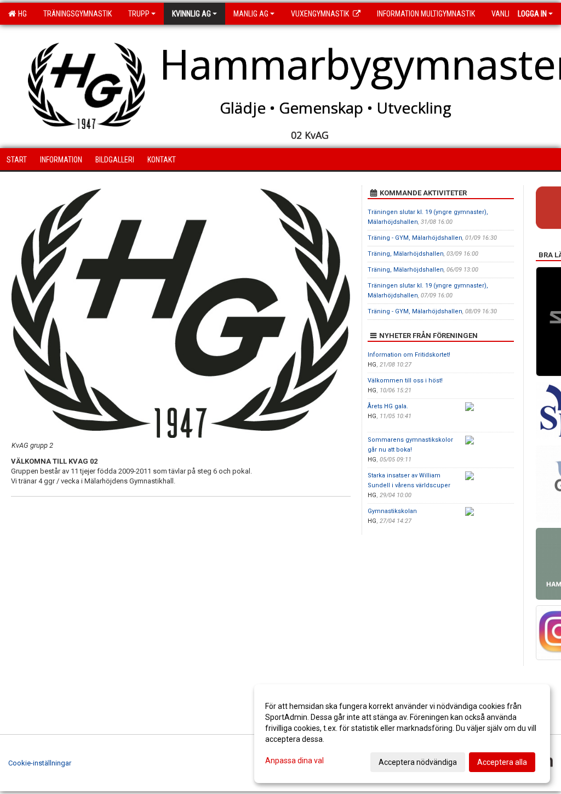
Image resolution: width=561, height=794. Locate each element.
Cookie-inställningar (39, 763)
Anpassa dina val (294, 760)
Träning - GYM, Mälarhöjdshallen (415, 237)
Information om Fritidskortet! (409, 354)
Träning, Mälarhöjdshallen (406, 253)
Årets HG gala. (388, 406)
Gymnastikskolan (392, 511)
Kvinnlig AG (191, 13)
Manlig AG (250, 13)
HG (21, 13)
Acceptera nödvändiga (418, 762)
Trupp (139, 13)
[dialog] (402, 733)
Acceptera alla (502, 762)
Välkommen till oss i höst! (405, 380)
